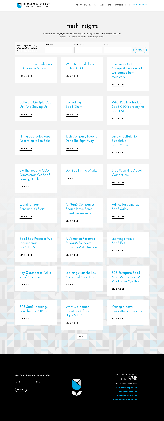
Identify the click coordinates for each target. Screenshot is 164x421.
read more (26, 76)
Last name (79, 45)
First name (50, 45)
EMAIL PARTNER (140, 5)
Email (106, 45)
